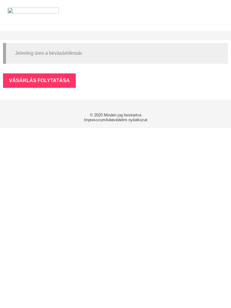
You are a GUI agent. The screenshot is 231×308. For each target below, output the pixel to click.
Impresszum (95, 120)
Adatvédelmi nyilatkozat (126, 120)
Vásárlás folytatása (39, 80)
